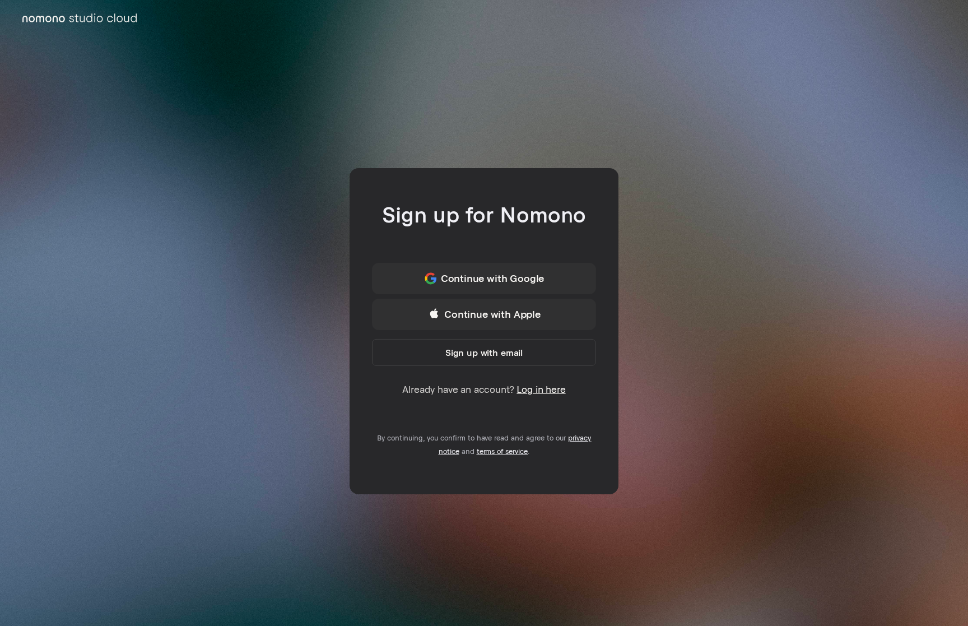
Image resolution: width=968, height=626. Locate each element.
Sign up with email (484, 352)
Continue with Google (492, 278)
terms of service (502, 451)
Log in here (540, 389)
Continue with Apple (492, 314)
